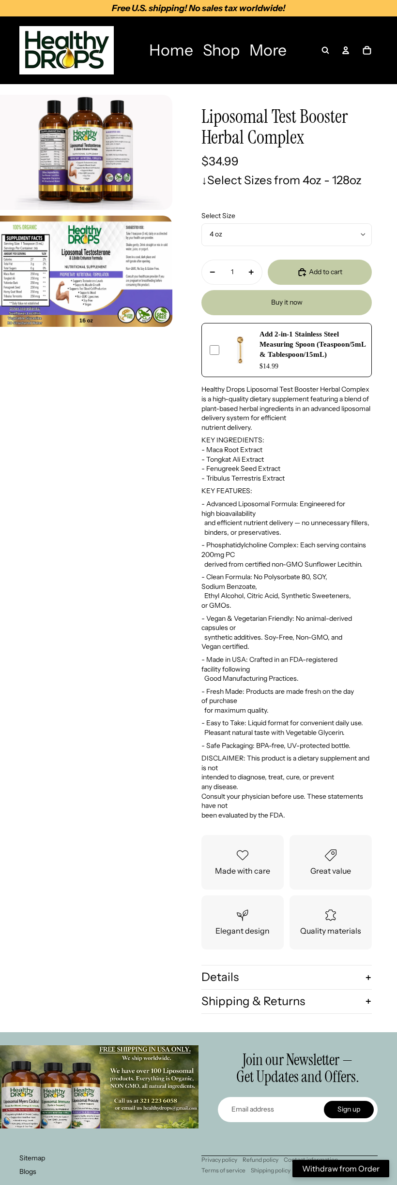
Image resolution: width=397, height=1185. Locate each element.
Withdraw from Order (341, 1168)
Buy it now (287, 302)
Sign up (348, 1109)
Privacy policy (219, 1159)
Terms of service (223, 1170)
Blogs (27, 1171)
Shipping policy (270, 1170)
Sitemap (32, 1158)
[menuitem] (171, 50)
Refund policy (260, 1159)
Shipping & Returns (253, 1001)
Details (220, 977)
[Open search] (325, 50)
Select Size (218, 215)
